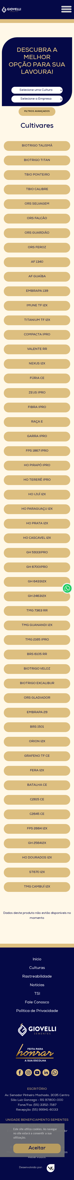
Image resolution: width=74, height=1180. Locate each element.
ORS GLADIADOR (37, 698)
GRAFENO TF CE (37, 756)
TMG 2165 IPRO (37, 639)
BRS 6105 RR (37, 654)
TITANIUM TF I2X (37, 320)
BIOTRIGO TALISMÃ (37, 145)
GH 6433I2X (37, 581)
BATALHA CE (37, 785)
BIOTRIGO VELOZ (37, 668)
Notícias (37, 985)
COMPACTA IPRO (37, 334)
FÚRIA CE (37, 378)
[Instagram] (28, 1072)
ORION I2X (37, 741)
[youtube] (37, 1072)
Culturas (37, 968)
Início (37, 959)
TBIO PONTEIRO (37, 174)
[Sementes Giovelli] (11, 9)
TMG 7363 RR (37, 610)
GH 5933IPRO (37, 552)
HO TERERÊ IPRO (37, 480)
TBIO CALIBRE (37, 189)
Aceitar (37, 1148)
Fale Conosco (37, 1002)
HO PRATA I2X (37, 523)
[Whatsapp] (54, 1072)
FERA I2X (37, 770)
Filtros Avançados (37, 111)
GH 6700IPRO (37, 567)
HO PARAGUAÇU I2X (37, 509)
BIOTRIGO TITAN (37, 160)
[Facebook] (19, 1072)
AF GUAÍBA (37, 276)
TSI (37, 994)
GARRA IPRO (37, 436)
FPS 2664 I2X (37, 828)
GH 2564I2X (37, 843)
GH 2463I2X (37, 596)
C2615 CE (37, 799)
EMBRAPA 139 (37, 291)
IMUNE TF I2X (37, 305)
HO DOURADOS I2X (37, 857)
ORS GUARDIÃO (37, 233)
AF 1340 (37, 262)
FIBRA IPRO (37, 407)
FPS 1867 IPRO (37, 451)
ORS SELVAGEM (37, 204)
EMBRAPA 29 (37, 712)
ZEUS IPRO (37, 392)
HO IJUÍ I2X (37, 494)
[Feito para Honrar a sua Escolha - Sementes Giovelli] (35, 1053)
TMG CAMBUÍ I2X (37, 886)
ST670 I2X (37, 872)
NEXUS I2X (37, 363)
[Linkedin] (45, 1072)
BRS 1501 (37, 727)
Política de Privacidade (37, 1011)
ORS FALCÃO (37, 218)
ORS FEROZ (37, 247)
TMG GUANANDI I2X (37, 625)
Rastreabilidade (37, 977)
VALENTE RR (37, 349)
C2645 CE (37, 814)
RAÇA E (37, 421)
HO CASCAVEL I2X (37, 538)
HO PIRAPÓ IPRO (37, 465)
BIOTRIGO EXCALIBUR (37, 683)
